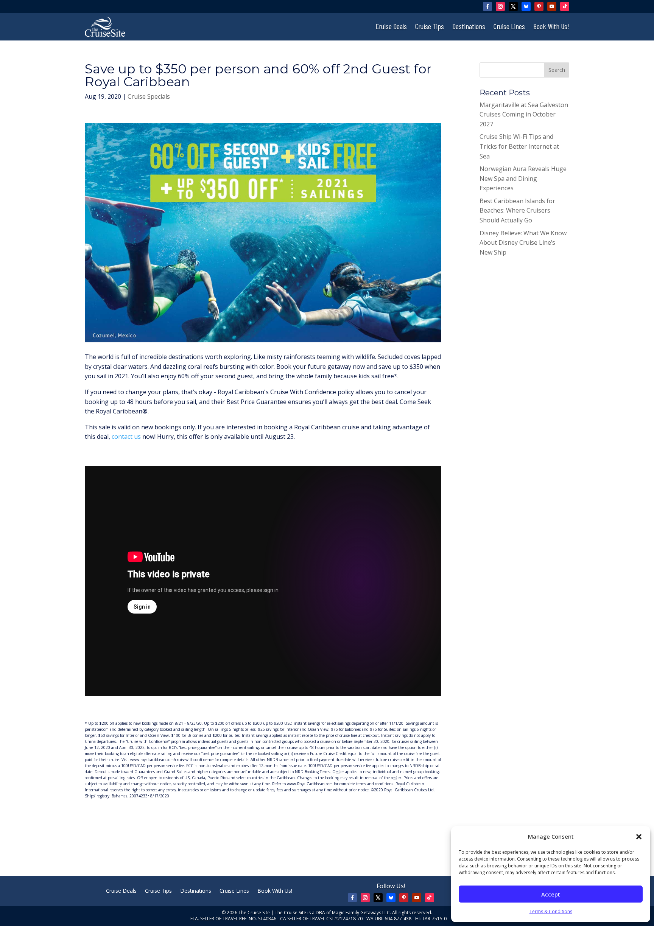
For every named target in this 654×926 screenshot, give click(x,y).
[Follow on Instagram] (500, 6)
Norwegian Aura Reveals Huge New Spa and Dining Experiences (523, 178)
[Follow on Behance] (526, 6)
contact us (126, 436)
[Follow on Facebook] (487, 6)
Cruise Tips (429, 27)
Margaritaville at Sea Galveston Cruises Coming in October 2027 (524, 114)
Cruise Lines (509, 27)
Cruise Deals (391, 27)
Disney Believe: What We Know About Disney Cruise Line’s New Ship (523, 242)
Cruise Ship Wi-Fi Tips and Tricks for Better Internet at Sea (519, 146)
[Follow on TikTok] (564, 6)
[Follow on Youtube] (551, 6)
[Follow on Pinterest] (538, 6)
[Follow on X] (513, 6)
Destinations (468, 27)
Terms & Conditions (550, 911)
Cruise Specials (149, 96)
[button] (639, 837)
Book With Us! (551, 27)
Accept (550, 894)
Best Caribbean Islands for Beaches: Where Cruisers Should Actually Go (517, 210)
